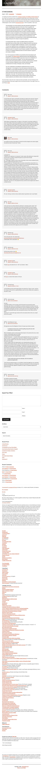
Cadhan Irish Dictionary (6, 643)
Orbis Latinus (4, 662)
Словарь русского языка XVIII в (8, 689)
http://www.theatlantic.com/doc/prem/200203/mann (14, 238)
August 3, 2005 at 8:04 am (13, 262)
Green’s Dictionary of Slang (7, 590)
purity (9, 82)
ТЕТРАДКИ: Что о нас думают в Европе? (10, 553)
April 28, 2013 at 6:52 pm (13, 323)
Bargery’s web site (5, 711)
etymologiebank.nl (5, 620)
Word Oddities (5, 718)
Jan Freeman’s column (9, 719)
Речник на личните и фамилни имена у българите (12, 695)
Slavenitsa (4, 676)
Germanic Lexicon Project (7, 612)
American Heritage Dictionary (8, 589)
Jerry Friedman (5, 468)
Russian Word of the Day (7, 691)
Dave (9, 137)
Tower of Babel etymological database (9, 653)
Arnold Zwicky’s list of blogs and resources (10, 586)
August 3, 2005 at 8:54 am (13, 274)
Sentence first (5, 579)
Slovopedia (4, 663)
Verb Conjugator (5, 649)
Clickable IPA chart (6, 596)
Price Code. (4, 452)
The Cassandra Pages (6, 541)
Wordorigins (4, 597)
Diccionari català (5, 636)
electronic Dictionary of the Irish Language (10, 642)
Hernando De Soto (19, 22)
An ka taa (4, 710)
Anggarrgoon (4, 571)
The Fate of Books (5, 564)
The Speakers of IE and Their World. (9, 447)
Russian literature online (7, 682)
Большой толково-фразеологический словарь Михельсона (14, 685)
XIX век (3, 556)
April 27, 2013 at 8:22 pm (13, 300)
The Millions (4, 566)
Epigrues (4, 544)
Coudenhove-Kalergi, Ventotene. (8, 450)
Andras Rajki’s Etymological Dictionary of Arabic (11, 611)
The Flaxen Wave (5, 552)
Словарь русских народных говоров (9, 686)
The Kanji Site (5, 700)
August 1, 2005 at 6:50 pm (13, 118)
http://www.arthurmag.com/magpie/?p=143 (12, 252)
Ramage (4, 730)
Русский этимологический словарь (9, 669)
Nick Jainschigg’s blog (6, 728)
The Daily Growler (5, 533)
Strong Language (5, 583)
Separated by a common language (9, 581)
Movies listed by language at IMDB (9, 712)
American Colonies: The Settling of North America (28, 16)
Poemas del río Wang (6, 551)
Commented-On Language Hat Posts (9, 487)
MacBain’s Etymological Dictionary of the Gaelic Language (13, 645)
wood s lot (4, 534)
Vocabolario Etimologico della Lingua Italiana (11, 638)
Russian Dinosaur (5, 555)
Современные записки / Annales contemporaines (12, 692)
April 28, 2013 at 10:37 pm (13, 376)
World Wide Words (6, 650)
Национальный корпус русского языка (10, 684)
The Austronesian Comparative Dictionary (10, 707)
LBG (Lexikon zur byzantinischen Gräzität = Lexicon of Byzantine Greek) (16, 661)
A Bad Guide (4, 549)
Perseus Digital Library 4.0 (7, 654)
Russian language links (6, 681)
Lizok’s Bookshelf (5, 548)
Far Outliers (4, 545)
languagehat (11, 14)
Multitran (4, 588)
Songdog (4, 530)
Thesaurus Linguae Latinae (7, 624)
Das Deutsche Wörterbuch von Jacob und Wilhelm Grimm (13, 615)
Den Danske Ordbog (6, 622)
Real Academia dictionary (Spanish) (9, 635)
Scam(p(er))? (4, 459)
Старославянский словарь (7, 688)
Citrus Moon (4, 729)
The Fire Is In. (5, 445)
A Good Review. (5, 444)
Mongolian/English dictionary (8, 701)
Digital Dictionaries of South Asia (8, 703)
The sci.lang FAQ (5, 600)
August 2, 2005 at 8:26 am (13, 191)
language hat (10, 117)
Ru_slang (4, 678)
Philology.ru (4, 673)
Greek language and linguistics (8, 657)
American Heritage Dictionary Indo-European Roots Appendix (14, 609)
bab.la (3, 593)
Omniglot (4, 601)
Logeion (4, 655)
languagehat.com (4, 3)
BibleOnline (4, 604)
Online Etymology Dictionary (7, 651)
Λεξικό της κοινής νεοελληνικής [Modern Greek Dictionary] (14, 658)
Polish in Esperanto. (10, 466)
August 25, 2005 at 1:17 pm (13, 286)
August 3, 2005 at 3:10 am (13, 248)
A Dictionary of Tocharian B (7, 696)
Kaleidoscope (5, 532)
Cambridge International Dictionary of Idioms (11, 607)
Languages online (5, 714)
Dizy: (3, 639)
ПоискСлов (4, 668)
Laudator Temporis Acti (6, 560)
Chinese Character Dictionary (8, 697)
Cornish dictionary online (7, 646)
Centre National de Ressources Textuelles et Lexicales (13, 630)
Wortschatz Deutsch (6, 616)
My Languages (5, 489)
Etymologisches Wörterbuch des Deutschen (10, 617)
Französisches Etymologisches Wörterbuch (10, 634)
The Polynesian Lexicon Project (8, 708)
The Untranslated (5, 563)
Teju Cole (14, 736)
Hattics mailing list (5, 724)
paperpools (4, 547)
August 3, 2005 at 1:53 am (13, 203)
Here (8, 264)
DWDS (3, 619)
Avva (3, 539)
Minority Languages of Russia (8, 677)
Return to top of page (21, 767)
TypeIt (3, 594)
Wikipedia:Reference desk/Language (9, 599)
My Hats (3, 492)
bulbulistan (4, 575)
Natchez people (16, 56)
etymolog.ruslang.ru (6, 672)
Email (23, 412)
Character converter (6, 720)
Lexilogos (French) (6, 631)
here (7, 276)
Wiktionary (4, 592)
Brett (3, 472)
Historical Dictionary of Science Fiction (9, 715)
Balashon (4, 580)
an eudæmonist (5, 537)
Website (23, 415)
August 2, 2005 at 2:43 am (13, 152)
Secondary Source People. (7, 455)
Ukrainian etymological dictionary (8, 693)
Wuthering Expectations (7, 557)
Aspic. (3, 457)
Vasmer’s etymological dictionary (8, 680)
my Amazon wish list (6, 502)
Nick (8, 201)
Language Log (5, 569)
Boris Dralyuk (5, 559)
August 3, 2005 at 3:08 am (13, 234)
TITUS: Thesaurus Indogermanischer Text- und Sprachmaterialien (15, 608)
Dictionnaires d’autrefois (7, 632)
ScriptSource (4, 603)
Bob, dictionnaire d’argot (7, 627)
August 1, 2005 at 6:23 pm (13, 96)
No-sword (4, 540)
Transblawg (4, 543)
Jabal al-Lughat (5, 572)
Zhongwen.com (5, 699)
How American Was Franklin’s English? (10, 449)
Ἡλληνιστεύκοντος (6, 576)
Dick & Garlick (5, 573)
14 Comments (18, 14)
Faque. (3, 454)
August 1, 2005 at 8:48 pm (13, 138)
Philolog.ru (4, 674)
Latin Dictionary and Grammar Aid (9, 623)
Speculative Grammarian (7, 716)
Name (23, 408)
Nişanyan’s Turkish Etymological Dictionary (10, 705)
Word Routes (4, 577)
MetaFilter (4, 536)
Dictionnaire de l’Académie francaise (9, 628)
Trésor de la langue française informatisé (10, 626)
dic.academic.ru (5, 666)
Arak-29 (3, 647)
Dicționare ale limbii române (7, 640)
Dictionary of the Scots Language (8, 613)
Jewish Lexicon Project (6, 605)
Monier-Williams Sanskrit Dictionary (9, 704)
